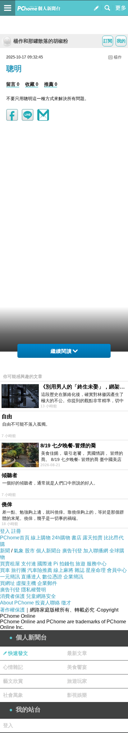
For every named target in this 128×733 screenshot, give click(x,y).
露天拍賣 (93, 537)
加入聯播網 (95, 550)
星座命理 (96, 570)
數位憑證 (52, 576)
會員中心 (117, 570)
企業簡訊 (73, 576)
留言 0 (12, 84)
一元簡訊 (10, 576)
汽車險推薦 (39, 570)
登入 (5, 531)
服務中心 (97, 563)
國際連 (44, 563)
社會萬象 (13, 695)
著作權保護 (12, 609)
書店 (76, 537)
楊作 (118, 57)
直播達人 (31, 576)
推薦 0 (50, 84)
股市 (30, 550)
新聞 (5, 550)
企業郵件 (47, 583)
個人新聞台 (48, 550)
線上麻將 (63, 570)
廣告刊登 (72, 550)
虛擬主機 (26, 583)
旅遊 (80, 563)
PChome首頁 (15, 537)
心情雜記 (13, 667)
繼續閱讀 (61, 351)
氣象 (19, 550)
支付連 (28, 563)
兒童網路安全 (41, 596)
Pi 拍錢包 (63, 563)
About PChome (17, 602)
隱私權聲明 (33, 589)
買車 (5, 570)
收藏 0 (31, 84)
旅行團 (18, 570)
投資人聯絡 (47, 602)
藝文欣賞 (13, 681)
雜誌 (80, 570)
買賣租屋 (10, 563)
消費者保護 (12, 596)
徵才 (66, 602)
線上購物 (41, 537)
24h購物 (61, 537)
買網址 (7, 583)
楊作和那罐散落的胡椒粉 (40, 41)
